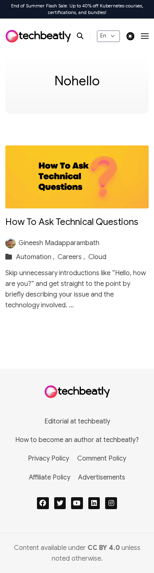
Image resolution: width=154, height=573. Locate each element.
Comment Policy (101, 458)
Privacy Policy (48, 458)
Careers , (72, 257)
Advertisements (101, 477)
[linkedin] (94, 503)
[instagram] (111, 503)
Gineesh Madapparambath (58, 243)
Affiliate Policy (49, 477)
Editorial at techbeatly (77, 421)
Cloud (97, 257)
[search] (83, 36)
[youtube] (77, 503)
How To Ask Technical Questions (71, 221)
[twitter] (60, 503)
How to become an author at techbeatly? (77, 440)
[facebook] (43, 503)
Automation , (36, 257)
